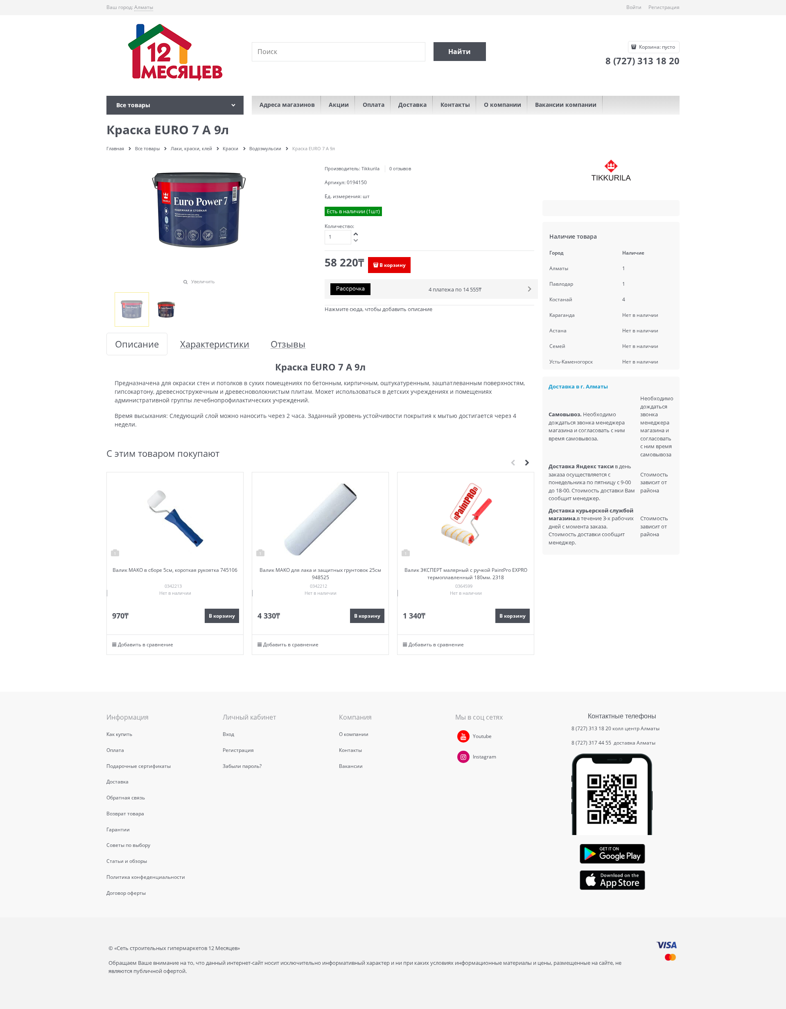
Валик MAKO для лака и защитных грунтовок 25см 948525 (320, 574)
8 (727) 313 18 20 (591, 728)
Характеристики (214, 344)
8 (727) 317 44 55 (591, 742)
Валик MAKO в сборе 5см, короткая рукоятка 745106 (175, 570)
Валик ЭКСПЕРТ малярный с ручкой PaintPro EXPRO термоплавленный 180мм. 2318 (465, 574)
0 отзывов (400, 168)
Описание (137, 344)
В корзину (392, 265)
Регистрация (664, 7)
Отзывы (288, 344)
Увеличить (203, 281)
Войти (633, 7)
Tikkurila (370, 168)
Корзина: (656, 46)
